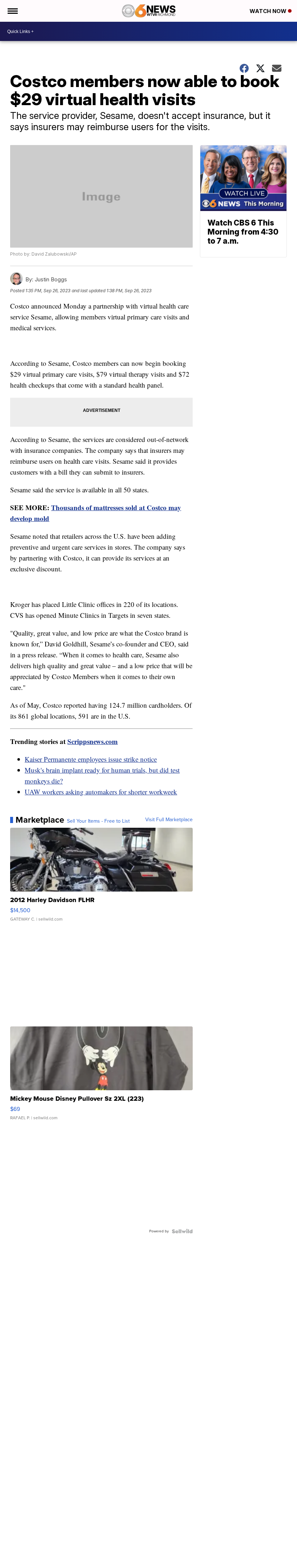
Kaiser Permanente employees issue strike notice (91, 759)
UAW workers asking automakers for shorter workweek (101, 791)
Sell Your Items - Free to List (98, 821)
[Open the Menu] (12, 11)
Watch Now (269, 11)
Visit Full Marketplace (169, 819)
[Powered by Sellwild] (182, 1231)
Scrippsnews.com (92, 741)
